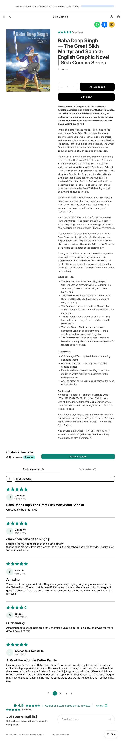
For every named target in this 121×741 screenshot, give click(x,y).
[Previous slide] (9, 60)
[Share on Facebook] (104, 25)
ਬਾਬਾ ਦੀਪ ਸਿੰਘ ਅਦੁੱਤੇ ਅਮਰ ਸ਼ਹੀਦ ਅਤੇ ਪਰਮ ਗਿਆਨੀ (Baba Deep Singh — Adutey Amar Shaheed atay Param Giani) (83, 434)
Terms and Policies (60, 734)
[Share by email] (112, 25)
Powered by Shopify (35, 734)
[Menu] (3, 17)
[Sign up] (110, 719)
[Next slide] (46, 60)
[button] (65, 32)
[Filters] (9, 479)
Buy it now (86, 96)
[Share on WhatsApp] (97, 25)
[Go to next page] (72, 693)
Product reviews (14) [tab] (33, 469)
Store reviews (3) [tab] (87, 469)
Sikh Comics (19, 734)
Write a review (78, 456)
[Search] (10, 16)
